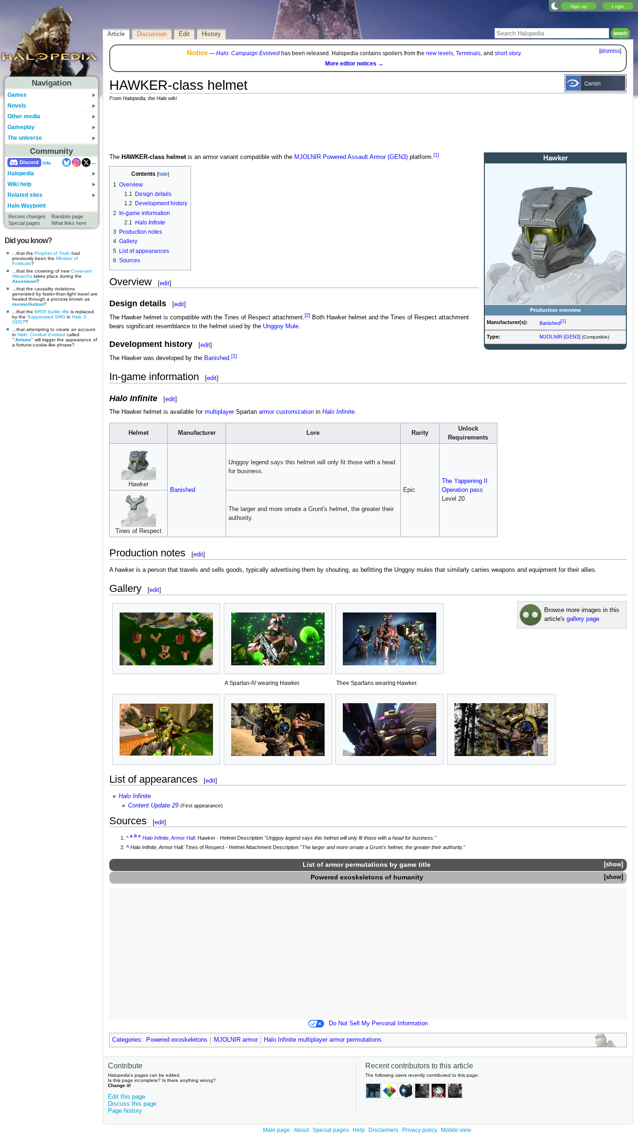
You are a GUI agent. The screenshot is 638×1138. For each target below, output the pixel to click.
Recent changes (27, 216)
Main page (276, 1130)
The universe (24, 138)
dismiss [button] (610, 51)
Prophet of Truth (52, 253)
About (301, 1130)
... (94, 162)
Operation (455, 490)
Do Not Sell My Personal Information (378, 1023)
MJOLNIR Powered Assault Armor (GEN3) (351, 157)
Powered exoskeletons (347, 877)
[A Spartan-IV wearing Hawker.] (278, 638)
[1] (563, 321)
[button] (613, 864)
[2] (307, 315)
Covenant (81, 271)
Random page (67, 216)
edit (165, 283)
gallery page (583, 619)
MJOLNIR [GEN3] (560, 336)
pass (476, 490)
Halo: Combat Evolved (41, 334)
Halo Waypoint (26, 205)
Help (359, 1130)
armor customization (286, 412)
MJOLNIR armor (236, 1040)
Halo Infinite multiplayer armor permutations (323, 1040)
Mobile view (456, 1130)
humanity (408, 877)
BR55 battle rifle (52, 311)
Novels (16, 105)
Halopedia (20, 173)
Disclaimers (383, 1130)
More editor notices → (354, 63)
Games (17, 95)
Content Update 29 (153, 805)
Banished (549, 323)
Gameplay (21, 127)
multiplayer (219, 412)
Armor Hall (183, 838)
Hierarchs (22, 276)
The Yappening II (465, 481)
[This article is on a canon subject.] (595, 82)
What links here (68, 223)
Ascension (24, 281)
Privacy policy (419, 1130)
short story (507, 53)
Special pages (24, 223)
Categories (126, 1040)
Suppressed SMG (46, 316)
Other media (23, 116)
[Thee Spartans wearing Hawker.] (389, 638)
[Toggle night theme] (555, 5)
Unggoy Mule (280, 326)
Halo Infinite (338, 412)
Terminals (468, 53)
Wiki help (19, 184)
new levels (439, 53)
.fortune (22, 339)
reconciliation (27, 304)
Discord (29, 162)
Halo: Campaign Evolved (248, 53)
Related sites (25, 195)
